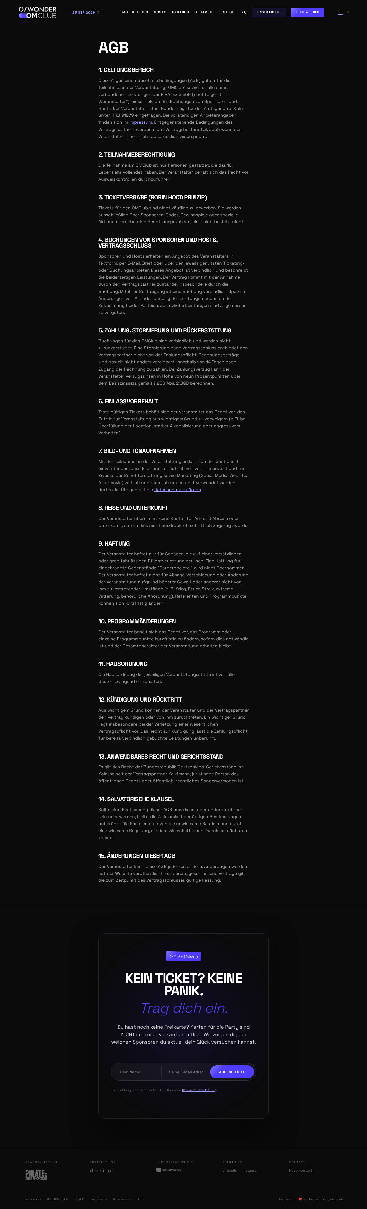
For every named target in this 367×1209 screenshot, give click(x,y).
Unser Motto (269, 12)
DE (340, 12)
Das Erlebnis (134, 12)
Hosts (160, 12)
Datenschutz (122, 1199)
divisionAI (337, 1199)
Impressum (140, 122)
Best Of (226, 12)
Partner (180, 12)
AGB (140, 1199)
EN (347, 12)
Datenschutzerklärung (177, 489)
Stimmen (204, 12)
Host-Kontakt (300, 1170)
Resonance (317, 1199)
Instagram (250, 1170)
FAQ (243, 12)
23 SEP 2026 (83, 12)
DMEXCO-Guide (58, 1199)
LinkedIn (230, 1170)
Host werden (308, 12)
